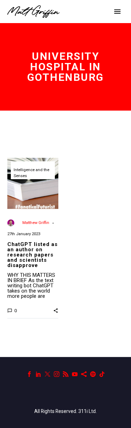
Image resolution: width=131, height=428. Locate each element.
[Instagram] (56, 374)
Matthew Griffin (35, 222)
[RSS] (65, 374)
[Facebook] (29, 374)
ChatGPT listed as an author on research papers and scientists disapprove (32, 254)
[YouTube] (75, 374)
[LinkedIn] (38, 374)
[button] (55, 310)
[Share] (84, 374)
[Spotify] (93, 374)
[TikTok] (102, 374)
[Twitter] (47, 374)
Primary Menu (117, 11)
